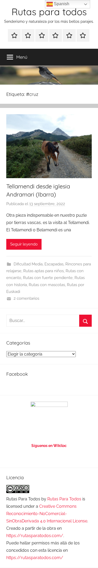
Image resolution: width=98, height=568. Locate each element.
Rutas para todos (49, 12)
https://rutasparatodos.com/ (34, 535)
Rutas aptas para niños (43, 271)
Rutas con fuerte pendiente (48, 277)
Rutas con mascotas (47, 284)
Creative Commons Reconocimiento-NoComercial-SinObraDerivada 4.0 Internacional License (46, 513)
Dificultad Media (28, 264)
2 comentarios (26, 298)
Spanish (61, 4)
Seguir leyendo (24, 244)
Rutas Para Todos (64, 498)
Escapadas (54, 264)
